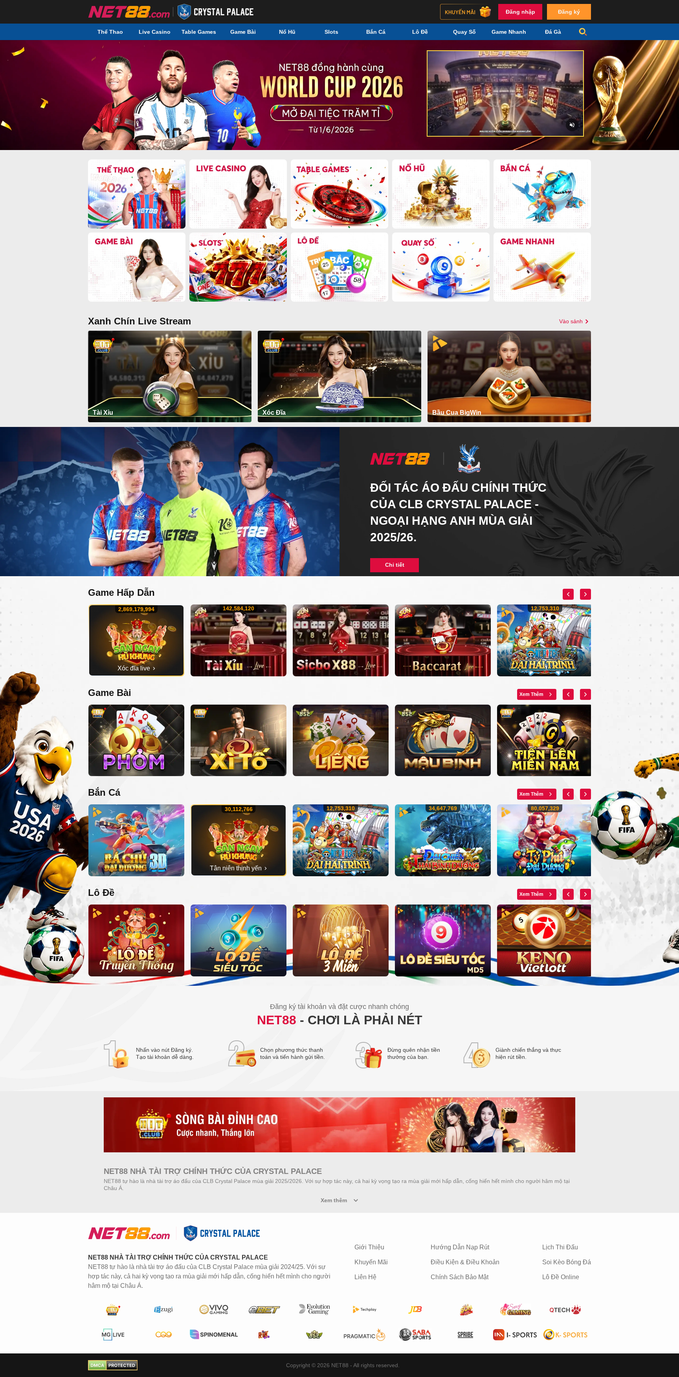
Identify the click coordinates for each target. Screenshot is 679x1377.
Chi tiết (394, 565)
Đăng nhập (520, 12)
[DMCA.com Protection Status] (113, 1365)
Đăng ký (569, 12)
